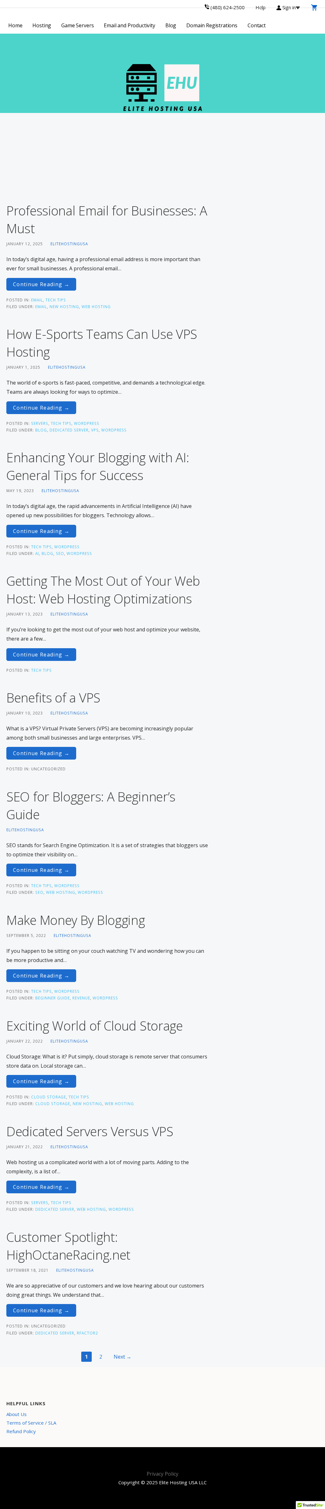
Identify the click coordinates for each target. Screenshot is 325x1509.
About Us (16, 1414)
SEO (60, 553)
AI (37, 553)
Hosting (41, 25)
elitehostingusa (69, 243)
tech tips (55, 299)
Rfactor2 (87, 1332)
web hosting (96, 306)
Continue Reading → (41, 284)
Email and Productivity (129, 25)
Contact (257, 25)
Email (41, 306)
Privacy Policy (162, 1473)
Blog (170, 25)
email (37, 299)
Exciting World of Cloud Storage (94, 1025)
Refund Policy (21, 1431)
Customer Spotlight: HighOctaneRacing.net (68, 1245)
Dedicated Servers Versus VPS (89, 1131)
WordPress (86, 423)
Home (15, 25)
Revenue (81, 997)
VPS (95, 429)
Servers (39, 423)
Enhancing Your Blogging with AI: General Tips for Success (97, 466)
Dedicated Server (69, 429)
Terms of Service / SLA (31, 1423)
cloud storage (48, 1096)
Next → (122, 1356)
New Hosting (64, 306)
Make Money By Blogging (75, 920)
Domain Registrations (211, 25)
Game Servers (77, 25)
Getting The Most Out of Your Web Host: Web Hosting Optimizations (103, 589)
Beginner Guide (52, 997)
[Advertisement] (108, 157)
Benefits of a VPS (53, 697)
